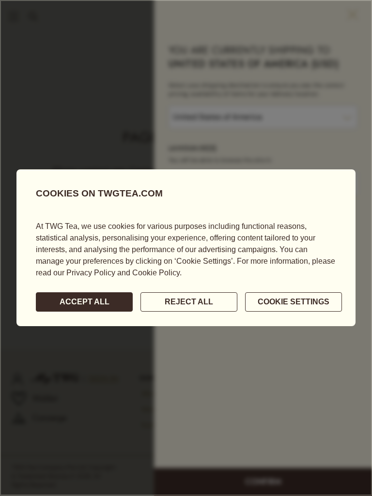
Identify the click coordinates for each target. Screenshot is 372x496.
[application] (186, 248)
